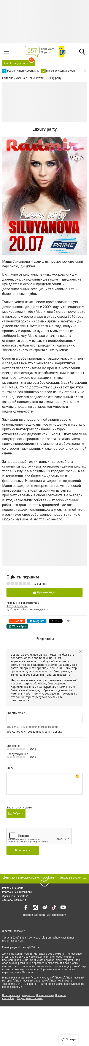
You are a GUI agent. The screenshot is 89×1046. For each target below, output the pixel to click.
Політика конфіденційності (18, 995)
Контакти (40, 914)
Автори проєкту (56, 914)
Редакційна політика (30, 998)
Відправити (22, 850)
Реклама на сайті (13, 888)
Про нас (28, 914)
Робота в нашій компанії (17, 892)
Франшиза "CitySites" (15, 896)
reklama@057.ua (12, 940)
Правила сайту (45, 995)
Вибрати (18, 813)
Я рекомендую (46, 592)
